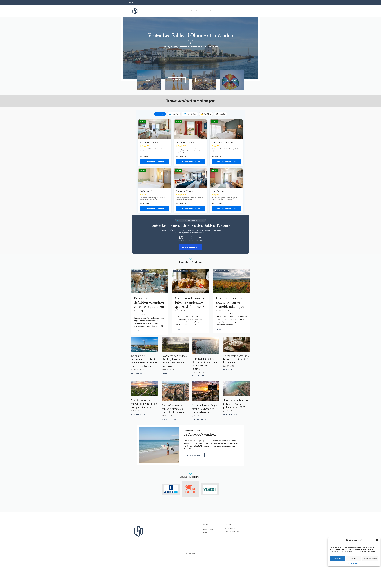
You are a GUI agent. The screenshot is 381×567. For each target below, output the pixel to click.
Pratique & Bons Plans (141, 270)
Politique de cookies (353, 563)
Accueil (144, 11)
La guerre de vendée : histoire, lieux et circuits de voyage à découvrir (174, 361)
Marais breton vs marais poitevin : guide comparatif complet (144, 404)
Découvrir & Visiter (181, 270)
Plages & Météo (186, 11)
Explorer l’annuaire (189, 247)
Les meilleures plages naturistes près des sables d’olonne (204, 409)
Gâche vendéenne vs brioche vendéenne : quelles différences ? (189, 302)
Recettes (193, 270)
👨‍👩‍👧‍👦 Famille (220, 114)
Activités (174, 11)
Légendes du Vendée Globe (206, 11)
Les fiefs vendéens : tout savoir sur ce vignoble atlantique (230, 302)
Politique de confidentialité (230, 528)
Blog (247, 11)
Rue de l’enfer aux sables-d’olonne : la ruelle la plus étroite (173, 409)
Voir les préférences (370, 559)
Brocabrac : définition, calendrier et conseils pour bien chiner (149, 304)
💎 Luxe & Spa (190, 114)
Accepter (337, 559)
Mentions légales (231, 533)
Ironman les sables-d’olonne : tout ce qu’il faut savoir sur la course (204, 364)
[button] (377, 540)
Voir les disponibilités (154, 161)
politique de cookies (232, 531)
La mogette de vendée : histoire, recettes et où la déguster (236, 359)
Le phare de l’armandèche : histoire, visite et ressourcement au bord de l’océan (144, 361)
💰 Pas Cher (206, 114)
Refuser (353, 559)
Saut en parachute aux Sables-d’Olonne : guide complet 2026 (236, 404)
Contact (131, 3)
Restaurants (162, 11)
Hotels (152, 11)
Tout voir (160, 114)
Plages (205, 532)
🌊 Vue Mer (174, 114)
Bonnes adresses (226, 11)
